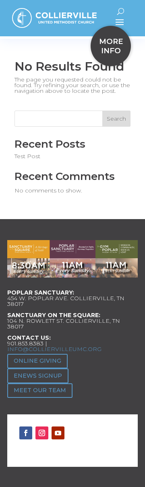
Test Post (27, 156)
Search (116, 118)
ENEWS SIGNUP (38, 375)
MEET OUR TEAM (40, 390)
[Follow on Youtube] (58, 432)
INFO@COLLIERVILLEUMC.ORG (54, 349)
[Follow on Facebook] (25, 432)
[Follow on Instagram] (41, 432)
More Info (111, 46)
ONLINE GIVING (37, 360)
